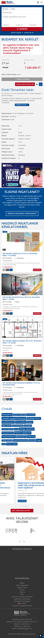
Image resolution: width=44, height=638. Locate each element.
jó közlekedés (32, 306)
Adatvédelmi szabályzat (22, 601)
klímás (20, 394)
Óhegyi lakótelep (27, 429)
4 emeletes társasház (29, 392)
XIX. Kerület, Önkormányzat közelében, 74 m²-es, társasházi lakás (21, 384)
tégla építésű (6, 425)
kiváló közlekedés (30, 263)
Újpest (30, 422)
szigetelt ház (15, 394)
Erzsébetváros (8, 422)
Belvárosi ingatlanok (19, 415)
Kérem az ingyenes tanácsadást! (22, 213)
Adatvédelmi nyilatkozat (22, 599)
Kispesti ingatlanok (7, 429)
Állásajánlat (7, 414)
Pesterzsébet (12, 444)
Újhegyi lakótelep (7, 440)
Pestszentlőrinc (8, 436)
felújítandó (5, 350)
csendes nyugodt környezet (14, 418)
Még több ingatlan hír (21, 511)
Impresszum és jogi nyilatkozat (22, 597)
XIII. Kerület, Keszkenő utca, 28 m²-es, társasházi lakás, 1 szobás (21, 298)
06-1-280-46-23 (25, 626)
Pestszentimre (7, 433)
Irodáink (22, 592)
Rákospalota (21, 436)
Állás (22, 594)
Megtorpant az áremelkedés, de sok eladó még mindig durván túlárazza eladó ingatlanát (20, 485)
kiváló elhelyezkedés (19, 263)
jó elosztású (6, 306)
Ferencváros (21, 422)
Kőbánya (32, 440)
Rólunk (22, 590)
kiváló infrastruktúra (8, 263)
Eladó (6, 9)
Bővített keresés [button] (16, 32)
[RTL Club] (11, 531)
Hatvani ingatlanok (23, 432)
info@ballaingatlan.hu (24, 628)
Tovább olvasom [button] (21, 105)
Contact (23, 603)
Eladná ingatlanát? (22, 585)
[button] (40, 636)
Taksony (31, 436)
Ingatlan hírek (15, 453)
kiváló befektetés (13, 306)
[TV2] (33, 531)
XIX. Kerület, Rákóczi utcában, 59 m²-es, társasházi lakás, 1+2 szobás (22, 342)
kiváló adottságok (11, 264)
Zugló (38, 440)
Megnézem (37, 270)
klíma (16, 429)
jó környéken (16, 308)
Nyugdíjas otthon (33, 418)
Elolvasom (7, 501)
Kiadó (13, 9)
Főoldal (22, 583)
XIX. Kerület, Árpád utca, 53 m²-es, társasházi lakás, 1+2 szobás (20, 254)
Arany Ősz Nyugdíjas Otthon (22, 606)
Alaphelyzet (28, 32)
